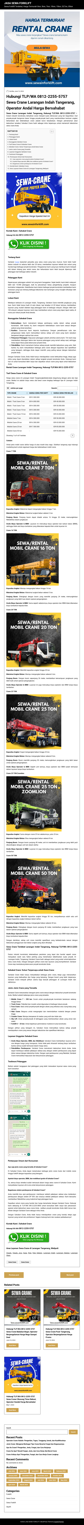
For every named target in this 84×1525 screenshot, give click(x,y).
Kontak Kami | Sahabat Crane (19, 166)
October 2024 (57, 1475)
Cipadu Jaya (17, 1253)
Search (8, 1428)
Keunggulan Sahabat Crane (18, 142)
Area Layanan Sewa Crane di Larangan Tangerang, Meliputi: (29, 168)
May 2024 (64, 1480)
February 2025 (61, 1471)
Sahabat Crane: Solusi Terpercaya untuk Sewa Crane (26, 147)
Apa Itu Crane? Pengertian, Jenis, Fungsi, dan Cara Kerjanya (28, 1448)
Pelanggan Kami (14, 137)
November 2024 (43, 1475)
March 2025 (47, 1471)
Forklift (8, 1494)
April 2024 (11, 1484)
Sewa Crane (12, 1262)
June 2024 (52, 1480)
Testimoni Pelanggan (16, 154)
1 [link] (72, 436)
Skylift (8, 1507)
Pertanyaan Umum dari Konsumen (21, 157)
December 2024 (27, 1475)
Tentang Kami (13, 134)
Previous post (14, 1275)
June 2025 (35, 1471)
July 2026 (11, 1471)
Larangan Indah (49, 1253)
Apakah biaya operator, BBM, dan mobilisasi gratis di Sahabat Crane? (33, 161)
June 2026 (23, 1471)
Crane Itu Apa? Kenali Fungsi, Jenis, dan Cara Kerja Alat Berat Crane (31, 1451)
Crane (17, 262)
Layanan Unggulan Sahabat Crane (20, 152)
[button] (27, 393)
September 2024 (13, 1480)
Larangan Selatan (63, 1253)
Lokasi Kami (13, 139)
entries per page (17, 388)
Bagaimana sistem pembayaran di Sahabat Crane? (27, 163)
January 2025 (12, 1475)
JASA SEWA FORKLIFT (17, 3)
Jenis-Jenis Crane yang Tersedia (19, 149)
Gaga (25, 1253)
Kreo (29, 1253)
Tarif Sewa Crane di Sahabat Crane (20, 144)
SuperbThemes (59, 1522)
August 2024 (28, 1480)
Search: (54, 388)
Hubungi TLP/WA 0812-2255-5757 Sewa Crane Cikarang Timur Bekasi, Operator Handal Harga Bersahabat (21, 1399)
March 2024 (24, 1484)
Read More (12, 1345)
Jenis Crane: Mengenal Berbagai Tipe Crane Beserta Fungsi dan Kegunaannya (35, 1444)
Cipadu (8, 1253)
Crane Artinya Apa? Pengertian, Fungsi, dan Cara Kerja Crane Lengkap (32, 1454)
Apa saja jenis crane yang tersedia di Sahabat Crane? (28, 159)
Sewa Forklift (11, 1503)
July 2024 (40, 1480)
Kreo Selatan (37, 1253)
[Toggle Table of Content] (50, 131)
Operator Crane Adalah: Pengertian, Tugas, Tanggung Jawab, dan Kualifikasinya (36, 1441)
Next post (70, 1275)
